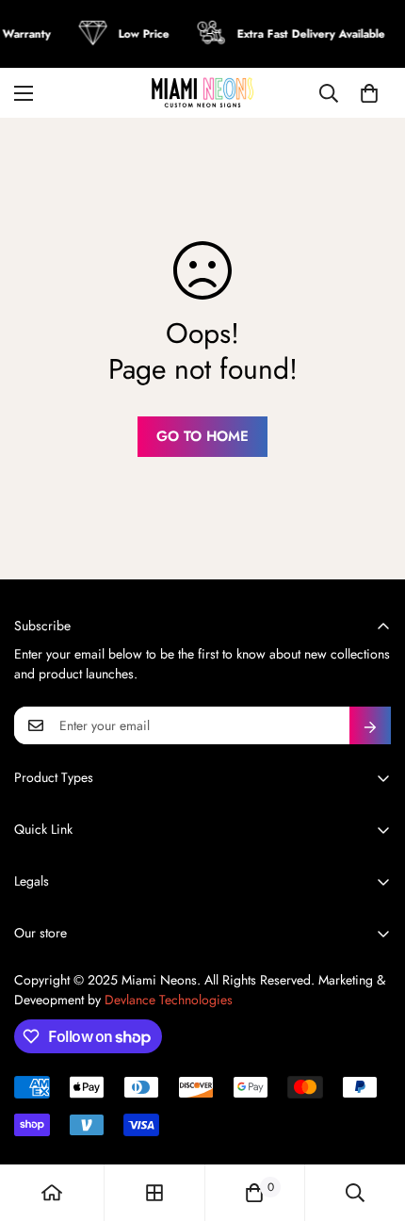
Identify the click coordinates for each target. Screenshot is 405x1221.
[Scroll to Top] (371, 1121)
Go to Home (202, 436)
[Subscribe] (370, 725)
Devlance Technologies (169, 999)
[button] (369, 93)
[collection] (154, 1192)
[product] (51, 1192)
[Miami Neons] (202, 93)
